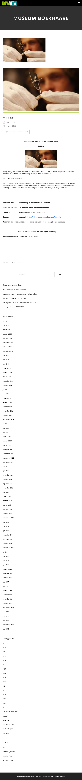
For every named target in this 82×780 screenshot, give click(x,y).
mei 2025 (6, 360)
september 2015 (8, 625)
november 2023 (8, 411)
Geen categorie (8, 729)
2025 (4, 690)
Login (4, 747)
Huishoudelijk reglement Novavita (14, 290)
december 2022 (8, 449)
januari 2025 (7, 377)
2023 (4, 677)
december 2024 (8, 381)
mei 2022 (6, 466)
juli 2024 (5, 390)
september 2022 (8, 458)
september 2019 (8, 518)
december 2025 (8, 338)
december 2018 (8, 535)
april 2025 (6, 364)
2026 (4, 703)
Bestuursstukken (8, 724)
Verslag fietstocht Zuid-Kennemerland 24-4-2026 (19, 303)
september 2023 (8, 419)
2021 (4, 669)
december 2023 (8, 407)
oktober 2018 (7, 543)
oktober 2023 (7, 415)
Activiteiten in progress (10, 712)
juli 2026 (5, 321)
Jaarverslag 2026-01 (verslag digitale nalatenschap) (20, 294)
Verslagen (6, 733)
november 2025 (8, 343)
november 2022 (8, 454)
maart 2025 (7, 368)
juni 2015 (6, 629)
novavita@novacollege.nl (25, 776)
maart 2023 (7, 437)
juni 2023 (6, 428)
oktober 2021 (7, 479)
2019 (4, 660)
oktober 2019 (7, 514)
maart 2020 (7, 496)
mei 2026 (6, 325)
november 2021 (8, 475)
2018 (4, 656)
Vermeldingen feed (9, 752)
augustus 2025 (8, 351)
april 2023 (6, 432)
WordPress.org (8, 760)
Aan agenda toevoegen (17, 132)
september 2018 (8, 548)
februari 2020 (7, 501)
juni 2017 (6, 582)
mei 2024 (6, 394)
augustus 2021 (8, 484)
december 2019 (8, 509)
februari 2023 (7, 441)
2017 (4, 652)
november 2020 (8, 488)
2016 (4, 648)
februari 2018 (7, 569)
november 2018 (8, 539)
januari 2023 (7, 445)
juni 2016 (6, 612)
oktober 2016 (7, 603)
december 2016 (8, 595)
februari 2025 (7, 372)
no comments (18, 262)
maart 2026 (7, 330)
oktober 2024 (7, 385)
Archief (5, 716)
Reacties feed (7, 756)
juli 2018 (5, 552)
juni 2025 (6, 355)
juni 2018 (6, 556)
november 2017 (8, 573)
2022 (4, 673)
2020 (4, 665)
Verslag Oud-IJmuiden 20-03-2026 (14, 298)
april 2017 (6, 586)
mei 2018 (6, 561)
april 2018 (6, 565)
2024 (4, 682)
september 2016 (8, 608)
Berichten (6, 720)
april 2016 (6, 620)
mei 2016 (6, 616)
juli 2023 (5, 424)
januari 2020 (7, 505)
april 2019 (6, 531)
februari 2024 (7, 402)
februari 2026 (7, 334)
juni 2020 (6, 492)
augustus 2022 (8, 462)
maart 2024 (7, 398)
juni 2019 (6, 522)
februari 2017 (7, 590)
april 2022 (6, 471)
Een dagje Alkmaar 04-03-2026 (13, 307)
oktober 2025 (7, 347)
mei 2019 (6, 526)
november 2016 (8, 599)
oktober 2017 (7, 578)
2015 (4, 643)
